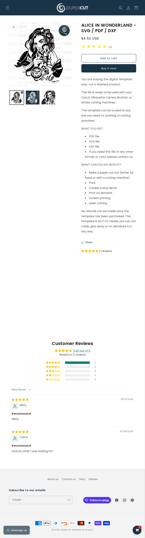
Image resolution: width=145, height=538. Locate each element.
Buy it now (108, 68)
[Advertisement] (72, 280)
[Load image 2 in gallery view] (33, 97)
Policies (93, 479)
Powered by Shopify (82, 529)
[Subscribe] (68, 500)
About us (52, 479)
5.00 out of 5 (81, 351)
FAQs (82, 479)
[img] (20, 400)
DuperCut (66, 529)
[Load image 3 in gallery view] (48, 97)
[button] (7, 8)
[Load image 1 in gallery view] (17, 97)
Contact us (69, 479)
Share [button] (88, 242)
